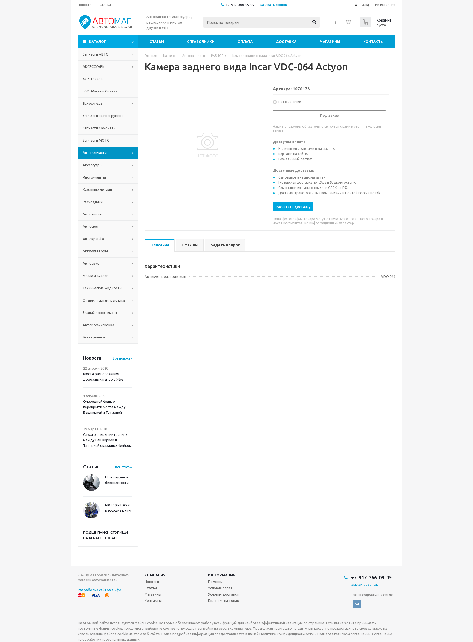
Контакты (373, 41)
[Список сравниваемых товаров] (335, 23)
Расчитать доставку (293, 207)
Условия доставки (223, 594)
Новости (152, 581)
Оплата (245, 41)
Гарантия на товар (223, 600)
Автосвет (91, 226)
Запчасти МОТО (96, 140)
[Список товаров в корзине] (377, 25)
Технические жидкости (102, 288)
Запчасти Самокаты (99, 128)
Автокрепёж (93, 239)
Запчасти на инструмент (103, 116)
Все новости (122, 358)
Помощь (215, 581)
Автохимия (92, 214)
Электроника (94, 337)
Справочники (201, 41)
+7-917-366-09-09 (240, 5)
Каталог (97, 41)
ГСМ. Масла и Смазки (100, 91)
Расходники (93, 202)
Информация (221, 575)
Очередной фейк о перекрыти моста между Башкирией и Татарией (104, 406)
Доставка (286, 41)
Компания (155, 575)
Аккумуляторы (95, 251)
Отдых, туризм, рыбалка (104, 300)
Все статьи (123, 467)
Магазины (329, 41)
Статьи (156, 41)
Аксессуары (92, 165)
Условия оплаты (221, 588)
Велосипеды (93, 103)
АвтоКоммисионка (98, 325)
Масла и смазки (95, 276)
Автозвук (91, 263)
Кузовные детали (97, 189)
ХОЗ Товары (93, 79)
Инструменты (94, 177)
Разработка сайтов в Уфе (99, 590)
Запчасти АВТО (96, 54)
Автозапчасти (95, 152)
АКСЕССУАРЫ (94, 66)
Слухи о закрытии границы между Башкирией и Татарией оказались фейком (107, 440)
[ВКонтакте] (357, 604)
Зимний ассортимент (100, 312)
